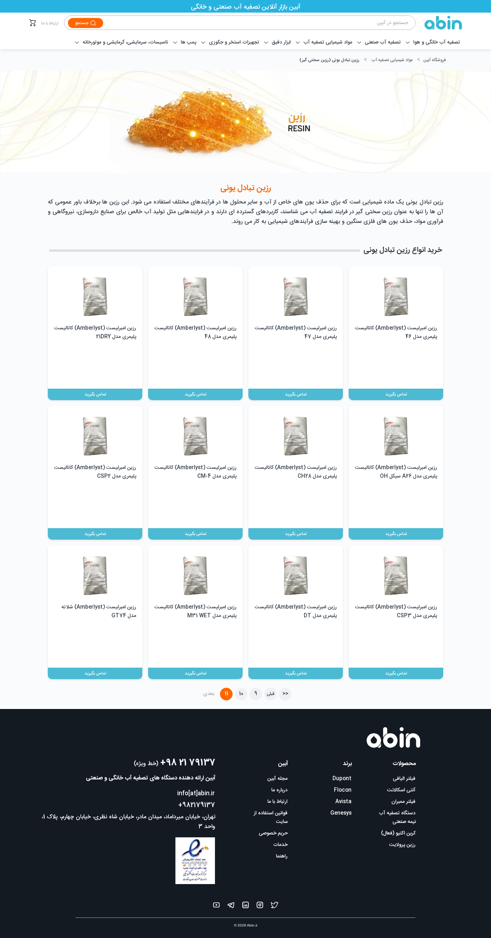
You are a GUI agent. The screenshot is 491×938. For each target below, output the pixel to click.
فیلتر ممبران (403, 801)
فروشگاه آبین (434, 60)
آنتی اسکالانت (401, 790)
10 (241, 694)
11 (226, 694)
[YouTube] (216, 906)
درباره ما (279, 790)
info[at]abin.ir (196, 794)
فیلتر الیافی (404, 778)
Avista (343, 801)
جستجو (81, 23)
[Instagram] (259, 906)
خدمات (280, 845)
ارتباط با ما (50, 23)
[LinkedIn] (245, 906)
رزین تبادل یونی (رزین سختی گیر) (329, 60)
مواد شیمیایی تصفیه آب (392, 60)
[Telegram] (231, 906)
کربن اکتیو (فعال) (398, 833)
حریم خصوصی (273, 833)
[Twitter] (274, 906)
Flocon (343, 790)
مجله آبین (277, 778)
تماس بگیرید (396, 394)
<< (285, 694)
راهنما (282, 856)
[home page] (439, 22)
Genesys (341, 813)
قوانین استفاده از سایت (271, 817)
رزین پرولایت (402, 845)
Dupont (342, 778)
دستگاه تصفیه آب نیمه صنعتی (397, 817)
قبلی (270, 693)
